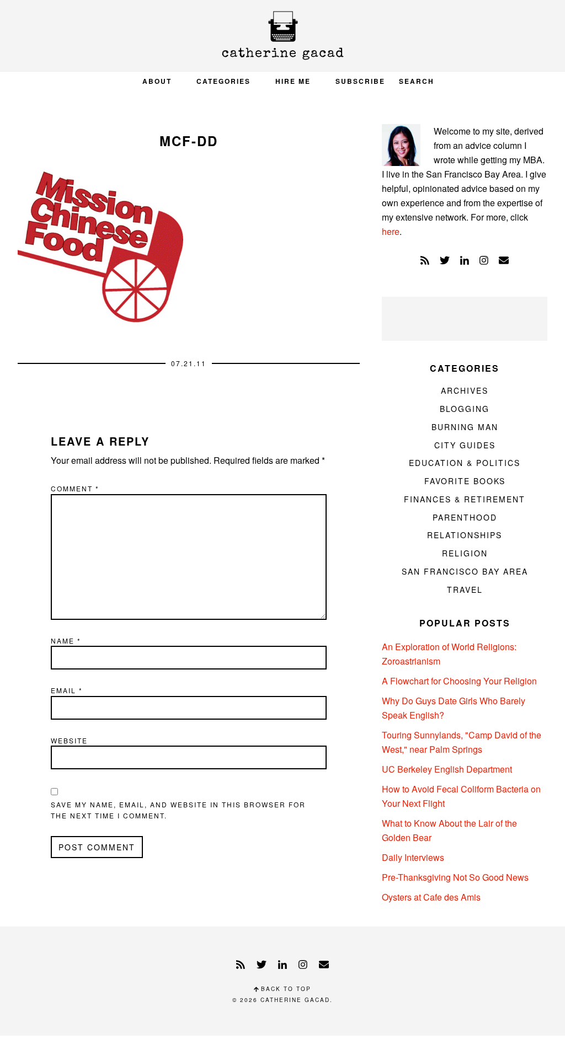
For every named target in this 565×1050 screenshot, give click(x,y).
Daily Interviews (413, 857)
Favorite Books (464, 480)
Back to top (284, 989)
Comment (75, 488)
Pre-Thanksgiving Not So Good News (455, 877)
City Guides (464, 445)
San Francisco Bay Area (465, 571)
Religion (465, 553)
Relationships (464, 534)
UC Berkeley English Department (447, 769)
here (390, 231)
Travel (465, 589)
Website (69, 740)
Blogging (464, 408)
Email (67, 690)
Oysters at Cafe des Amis (431, 897)
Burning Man (464, 426)
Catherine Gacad (282, 35)
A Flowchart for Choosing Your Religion (459, 680)
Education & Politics (464, 462)
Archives (464, 390)
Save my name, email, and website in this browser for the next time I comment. (178, 810)
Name (66, 640)
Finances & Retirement (464, 499)
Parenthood (465, 517)
